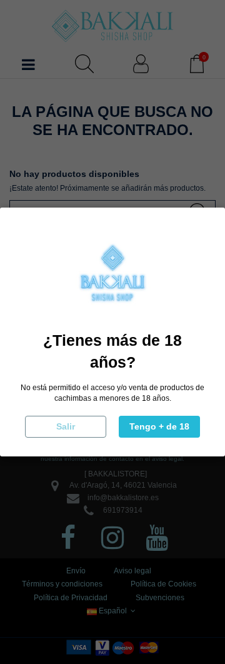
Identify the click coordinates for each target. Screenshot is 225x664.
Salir (65, 426)
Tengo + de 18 (159, 426)
